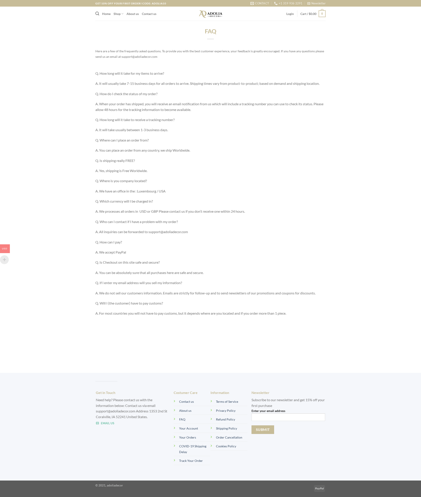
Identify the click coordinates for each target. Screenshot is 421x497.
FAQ (182, 419)
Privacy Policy (225, 410)
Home (106, 14)
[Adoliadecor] (210, 14)
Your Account (188, 428)
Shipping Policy (226, 428)
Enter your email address (268, 411)
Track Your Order (191, 461)
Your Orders (187, 437)
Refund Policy (225, 419)
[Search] (97, 13)
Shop (117, 14)
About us (133, 14)
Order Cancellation (229, 437)
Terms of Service (227, 401)
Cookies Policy (226, 446)
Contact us (149, 14)
